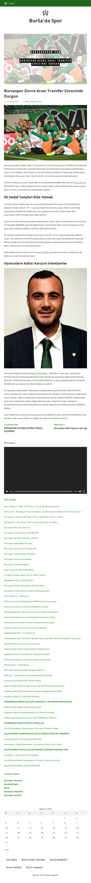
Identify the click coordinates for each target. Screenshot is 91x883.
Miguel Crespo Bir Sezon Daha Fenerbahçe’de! (25, 627)
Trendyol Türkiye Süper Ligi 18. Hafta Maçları (24, 575)
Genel (38, 101)
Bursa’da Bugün (11, 784)
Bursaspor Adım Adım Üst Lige (18, 543)
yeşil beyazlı (47, 252)
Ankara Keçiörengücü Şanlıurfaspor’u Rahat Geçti (27, 649)
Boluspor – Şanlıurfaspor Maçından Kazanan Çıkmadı (28, 675)
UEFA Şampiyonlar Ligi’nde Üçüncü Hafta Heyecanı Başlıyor (31, 612)
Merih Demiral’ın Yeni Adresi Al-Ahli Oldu (23, 739)
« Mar (6, 849)
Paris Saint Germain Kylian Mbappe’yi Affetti (24, 670)
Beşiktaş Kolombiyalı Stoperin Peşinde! (22, 765)
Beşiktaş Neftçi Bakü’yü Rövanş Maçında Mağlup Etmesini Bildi (33, 691)
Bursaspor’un (79, 182)
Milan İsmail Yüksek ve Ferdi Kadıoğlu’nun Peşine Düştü (29, 617)
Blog (27, 101)
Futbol (32, 101)
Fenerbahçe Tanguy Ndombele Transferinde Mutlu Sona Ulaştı (33, 744)
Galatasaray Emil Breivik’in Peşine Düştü (22, 680)
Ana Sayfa (11, 859)
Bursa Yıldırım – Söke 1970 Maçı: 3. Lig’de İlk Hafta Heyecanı (31, 506)
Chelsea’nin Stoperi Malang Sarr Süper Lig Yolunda (27, 659)
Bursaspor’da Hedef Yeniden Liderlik (21, 538)
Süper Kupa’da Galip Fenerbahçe (19, 569)
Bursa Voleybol (34, 867)
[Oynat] (7, 491)
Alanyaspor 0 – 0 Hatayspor (16, 664)
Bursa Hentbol (14, 867)
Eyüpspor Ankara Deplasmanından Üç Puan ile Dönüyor (29, 712)
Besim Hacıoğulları (39, 373)
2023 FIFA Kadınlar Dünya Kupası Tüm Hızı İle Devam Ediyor (31, 728)
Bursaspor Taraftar (13, 795)
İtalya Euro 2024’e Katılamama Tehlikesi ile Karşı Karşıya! (30, 601)
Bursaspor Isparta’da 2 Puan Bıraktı (20, 548)
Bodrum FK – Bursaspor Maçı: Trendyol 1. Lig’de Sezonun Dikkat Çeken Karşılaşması (42, 511)
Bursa (6, 788)
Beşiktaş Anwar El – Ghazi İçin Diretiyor (22, 696)
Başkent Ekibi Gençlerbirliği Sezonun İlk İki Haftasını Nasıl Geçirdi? (34, 685)
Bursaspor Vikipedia (13, 791)
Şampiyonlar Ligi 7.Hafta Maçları (19, 580)
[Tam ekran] (84, 491)
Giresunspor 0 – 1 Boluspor (16, 596)
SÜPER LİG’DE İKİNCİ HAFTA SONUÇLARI (22, 707)
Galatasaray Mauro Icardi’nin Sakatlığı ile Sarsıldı (26, 606)
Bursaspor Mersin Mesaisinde (17, 559)
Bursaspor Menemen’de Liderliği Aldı (21, 532)
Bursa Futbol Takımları (33, 859)
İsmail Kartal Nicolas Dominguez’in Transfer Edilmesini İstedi (32, 760)
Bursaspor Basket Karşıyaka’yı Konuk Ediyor (24, 585)
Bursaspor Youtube (13, 780)
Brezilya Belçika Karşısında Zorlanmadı (21, 643)
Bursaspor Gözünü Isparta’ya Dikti (19, 554)
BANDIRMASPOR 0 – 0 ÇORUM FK (19, 633)
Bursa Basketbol (58, 859)
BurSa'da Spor (45, 20)
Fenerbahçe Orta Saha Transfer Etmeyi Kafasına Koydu (29, 622)
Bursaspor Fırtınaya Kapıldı (16, 564)
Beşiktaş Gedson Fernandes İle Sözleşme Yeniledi (27, 654)
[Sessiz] (80, 491)
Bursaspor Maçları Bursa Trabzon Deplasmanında (26, 590)
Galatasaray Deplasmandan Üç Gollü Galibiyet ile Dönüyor (30, 717)
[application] (45, 470)
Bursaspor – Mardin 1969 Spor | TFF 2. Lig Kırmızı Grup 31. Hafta (33, 517)
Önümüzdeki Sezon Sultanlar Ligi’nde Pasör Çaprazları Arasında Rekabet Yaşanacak (42, 638)
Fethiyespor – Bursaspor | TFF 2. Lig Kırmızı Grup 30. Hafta (30, 522)
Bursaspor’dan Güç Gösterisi (17, 527)
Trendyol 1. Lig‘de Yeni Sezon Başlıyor (21, 755)
